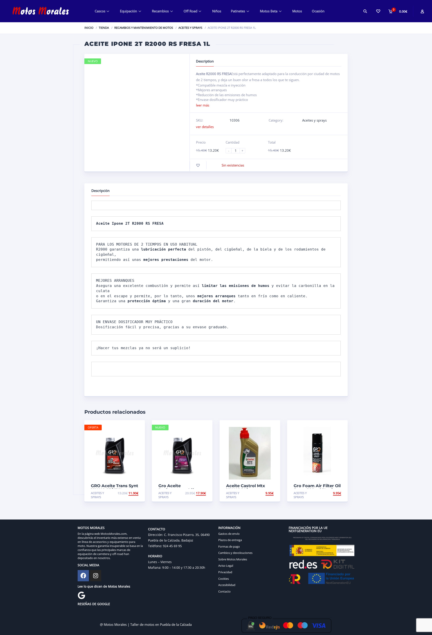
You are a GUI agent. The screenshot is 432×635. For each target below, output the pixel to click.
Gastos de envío (229, 534)
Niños (216, 11)
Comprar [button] (130, 493)
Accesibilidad (226, 585)
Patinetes (238, 11)
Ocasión (318, 11)
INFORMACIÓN (229, 528)
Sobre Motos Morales (232, 559)
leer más (202, 105)
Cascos (100, 11)
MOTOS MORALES (91, 528)
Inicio (88, 28)
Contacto (224, 591)
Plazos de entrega (230, 540)
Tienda (104, 28)
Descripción (100, 190)
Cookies (223, 579)
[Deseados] (378, 11)
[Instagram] (95, 575)
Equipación (128, 11)
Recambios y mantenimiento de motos (143, 28)
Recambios (160, 11)
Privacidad (225, 572)
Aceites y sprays (190, 28)
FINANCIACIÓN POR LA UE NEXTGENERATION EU (308, 529)
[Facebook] (83, 575)
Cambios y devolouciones (235, 553)
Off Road (190, 11)
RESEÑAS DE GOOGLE (94, 604)
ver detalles (205, 126)
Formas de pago (229, 546)
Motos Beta (268, 11)
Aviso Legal (225, 566)
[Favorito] (198, 165)
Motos (297, 11)
